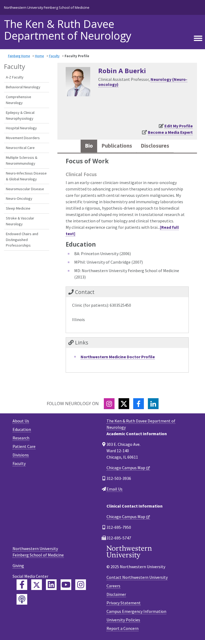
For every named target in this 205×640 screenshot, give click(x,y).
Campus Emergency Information (136, 611)
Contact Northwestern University (137, 577)
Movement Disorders (23, 137)
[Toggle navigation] (198, 38)
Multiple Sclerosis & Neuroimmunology (21, 160)
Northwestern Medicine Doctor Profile (118, 356)
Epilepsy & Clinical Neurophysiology (20, 115)
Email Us (115, 489)
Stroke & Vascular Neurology (20, 221)
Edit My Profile (178, 125)
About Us (21, 420)
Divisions (21, 455)
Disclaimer (116, 594)
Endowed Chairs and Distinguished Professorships (22, 239)
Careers (113, 585)
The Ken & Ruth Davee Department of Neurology (67, 29)
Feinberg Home (19, 56)
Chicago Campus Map (126, 467)
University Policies (123, 619)
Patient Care (24, 446)
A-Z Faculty (14, 77)
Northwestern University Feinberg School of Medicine (46, 7)
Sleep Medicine (18, 208)
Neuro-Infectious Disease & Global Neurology (26, 176)
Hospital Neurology (21, 128)
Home (39, 56)
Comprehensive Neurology (18, 99)
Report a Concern (123, 628)
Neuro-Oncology (19, 198)
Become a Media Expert (170, 132)
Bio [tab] (89, 145)
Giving (18, 565)
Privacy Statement (124, 602)
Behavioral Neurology (23, 87)
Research (21, 437)
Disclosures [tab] (155, 145)
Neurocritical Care (20, 147)
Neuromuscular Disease (25, 188)
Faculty (54, 56)
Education (22, 429)
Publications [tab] (116, 145)
